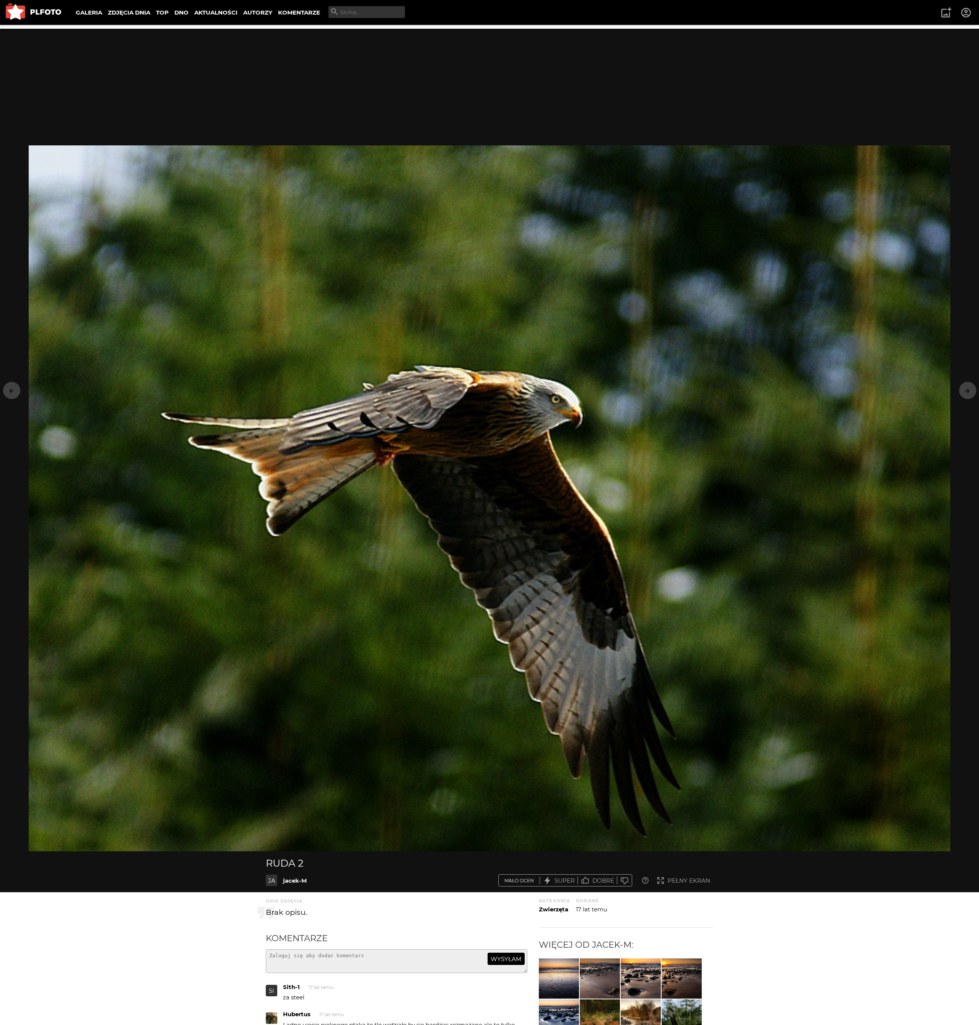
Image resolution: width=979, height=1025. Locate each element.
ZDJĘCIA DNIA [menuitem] (129, 12)
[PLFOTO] (33, 12)
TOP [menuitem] (162, 12)
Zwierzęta (553, 909)
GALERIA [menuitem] (89, 12)
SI (271, 990)
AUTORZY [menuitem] (257, 12)
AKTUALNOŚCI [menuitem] (215, 12)
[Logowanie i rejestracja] (966, 12)
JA (271, 880)
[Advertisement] (489, 82)
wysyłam (506, 959)
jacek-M (295, 880)
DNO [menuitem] (181, 12)
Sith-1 (291, 987)
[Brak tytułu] (559, 978)
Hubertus (297, 1014)
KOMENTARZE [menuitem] (299, 12)
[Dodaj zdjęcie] (946, 12)
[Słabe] (624, 880)
